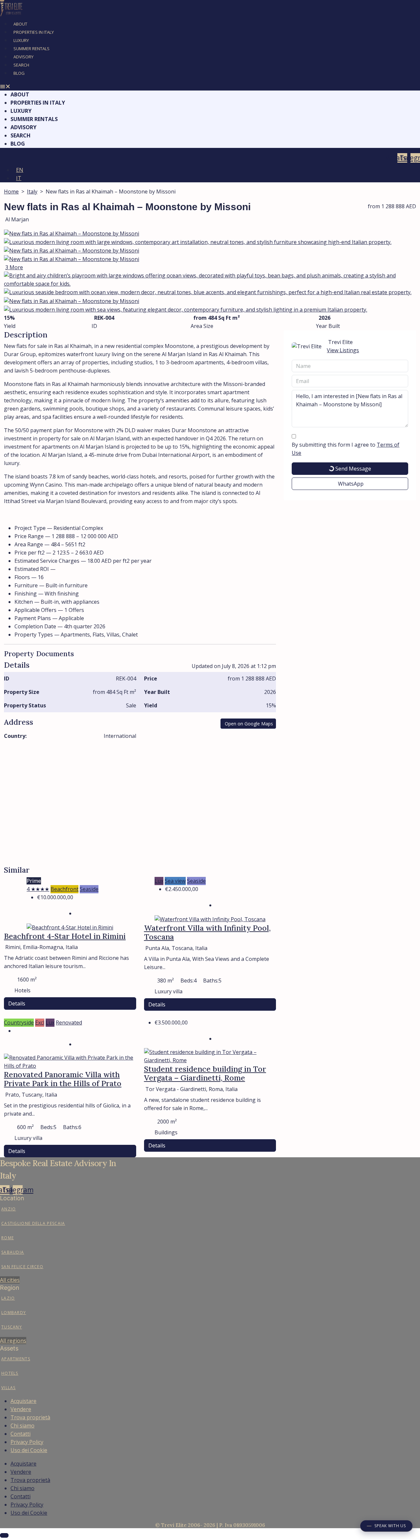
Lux (159, 880)
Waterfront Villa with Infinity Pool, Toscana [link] (207, 932)
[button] (210, 86)
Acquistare (23, 1401)
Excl (39, 1022)
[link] (70, 926)
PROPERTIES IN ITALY (33, 32)
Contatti (20, 1433)
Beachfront (64, 889)
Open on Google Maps (249, 723)
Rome (7, 1238)
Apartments (15, 1359)
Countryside (19, 1022)
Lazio (8, 1298)
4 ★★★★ (38, 889)
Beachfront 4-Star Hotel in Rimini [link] (65, 936)
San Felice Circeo (22, 1266)
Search (21, 65)
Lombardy (13, 1312)
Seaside (89, 889)
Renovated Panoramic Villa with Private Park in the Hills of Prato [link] (62, 1079)
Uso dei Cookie (28, 1450)
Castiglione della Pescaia (33, 1223)
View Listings (343, 350)
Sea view (175, 880)
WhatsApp (351, 483)
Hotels (9, 1373)
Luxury (21, 40)
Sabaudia (12, 1252)
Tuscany (11, 1327)
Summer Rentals (31, 48)
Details (16, 1003)
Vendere (20, 1409)
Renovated (69, 1022)
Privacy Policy (26, 1442)
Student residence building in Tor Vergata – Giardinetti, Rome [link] (205, 1073)
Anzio (8, 1209)
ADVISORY (23, 57)
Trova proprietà (30, 1417)
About (20, 24)
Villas (8, 1387)
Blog (19, 73)
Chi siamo (22, 1425)
